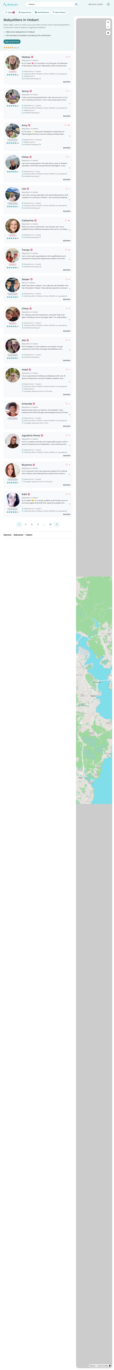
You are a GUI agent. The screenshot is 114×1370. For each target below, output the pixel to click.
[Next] (57, 524)
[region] (94, 693)
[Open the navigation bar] (108, 4)
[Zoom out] (108, 26)
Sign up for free (12, 42)
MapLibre (93, 1366)
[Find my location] (108, 33)
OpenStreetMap (103, 1366)
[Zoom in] (108, 22)
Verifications (43, 12)
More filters (60, 12)
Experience (25, 12)
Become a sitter (96, 4)
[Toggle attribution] (109, 1365)
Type (10, 12)
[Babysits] (11, 4)
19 (50, 524)
